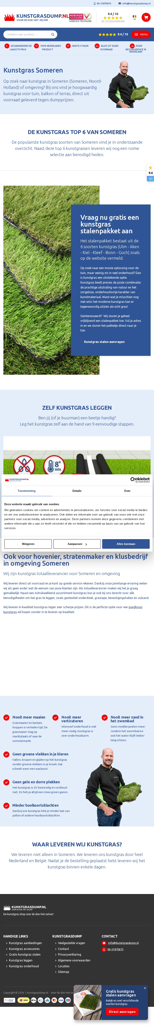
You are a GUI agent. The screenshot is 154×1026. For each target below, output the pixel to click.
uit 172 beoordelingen (113, 21)
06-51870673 (104, 3)
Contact (63, 948)
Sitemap (63, 971)
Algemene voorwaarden (74, 960)
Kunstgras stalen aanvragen (104, 341)
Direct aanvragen (122, 1011)
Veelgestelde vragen (71, 943)
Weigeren (28, 543)
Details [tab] (77, 490)
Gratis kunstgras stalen (25, 954)
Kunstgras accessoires (24, 948)
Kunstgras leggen (20, 960)
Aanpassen (75, 543)
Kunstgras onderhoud (24, 966)
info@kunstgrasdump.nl (136, 3)
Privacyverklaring (69, 954)
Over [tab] (127, 490)
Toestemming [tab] (26, 490)
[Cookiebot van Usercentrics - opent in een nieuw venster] (133, 480)
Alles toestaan (126, 543)
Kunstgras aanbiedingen (25, 943)
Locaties (63, 966)
